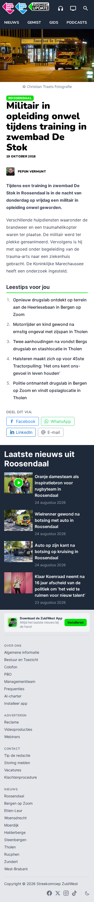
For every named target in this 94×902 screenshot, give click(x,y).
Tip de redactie (17, 755)
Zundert (11, 861)
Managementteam (19, 681)
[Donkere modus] (87, 893)
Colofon (10, 667)
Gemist (34, 22)
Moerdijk (11, 825)
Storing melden (17, 762)
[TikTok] (74, 893)
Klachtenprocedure (20, 777)
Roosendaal (20, 98)
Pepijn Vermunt (32, 171)
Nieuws (11, 22)
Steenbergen (15, 839)
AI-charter (12, 696)
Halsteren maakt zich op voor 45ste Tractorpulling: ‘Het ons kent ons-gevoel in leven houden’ (48, 366)
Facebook (26, 421)
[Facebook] (49, 893)
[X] (57, 893)
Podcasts (77, 22)
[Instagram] (66, 893)
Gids (53, 22)
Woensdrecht (15, 818)
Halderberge (15, 832)
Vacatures (12, 770)
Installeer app (15, 703)
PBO (8, 674)
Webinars (12, 736)
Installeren (76, 622)
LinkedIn (24, 432)
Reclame (11, 722)
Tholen (10, 847)
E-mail (54, 432)
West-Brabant (16, 869)
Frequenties (14, 689)
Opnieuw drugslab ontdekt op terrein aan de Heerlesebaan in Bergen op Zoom (50, 307)
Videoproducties (18, 729)
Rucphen (11, 854)
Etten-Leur (13, 810)
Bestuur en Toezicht (21, 659)
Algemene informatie (21, 652)
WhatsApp (61, 421)
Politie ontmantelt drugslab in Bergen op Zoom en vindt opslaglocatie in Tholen (50, 390)
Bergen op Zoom (18, 803)
